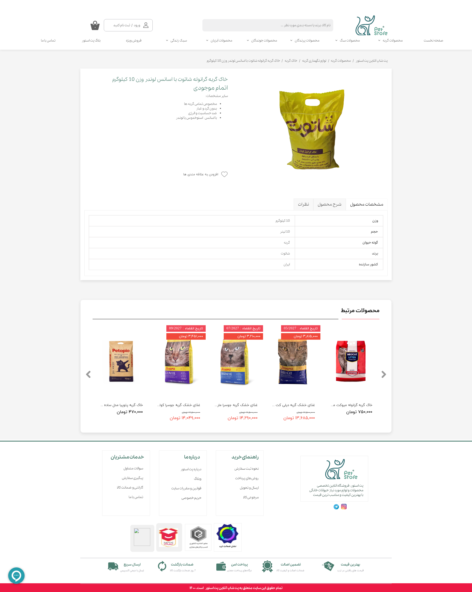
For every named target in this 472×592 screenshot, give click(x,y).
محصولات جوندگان (264, 40)
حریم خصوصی (191, 498)
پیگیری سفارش (132, 478)
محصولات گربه (393, 40)
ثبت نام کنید (121, 25)
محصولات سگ (350, 40)
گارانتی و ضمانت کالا (130, 487)
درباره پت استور (191, 469)
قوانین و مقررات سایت (186, 488)
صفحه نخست (433, 40)
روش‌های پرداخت (247, 478)
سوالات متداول (133, 468)
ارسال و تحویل (249, 488)
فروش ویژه (133, 40)
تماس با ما (48, 40)
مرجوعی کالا (251, 497)
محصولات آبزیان (221, 40)
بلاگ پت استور (91, 40)
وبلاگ (197, 478)
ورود (137, 25)
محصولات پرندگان (307, 40)
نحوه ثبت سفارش (246, 468)
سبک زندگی (178, 40)
